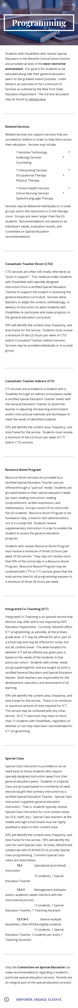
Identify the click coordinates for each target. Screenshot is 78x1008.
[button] (4, 5)
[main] (39, 22)
